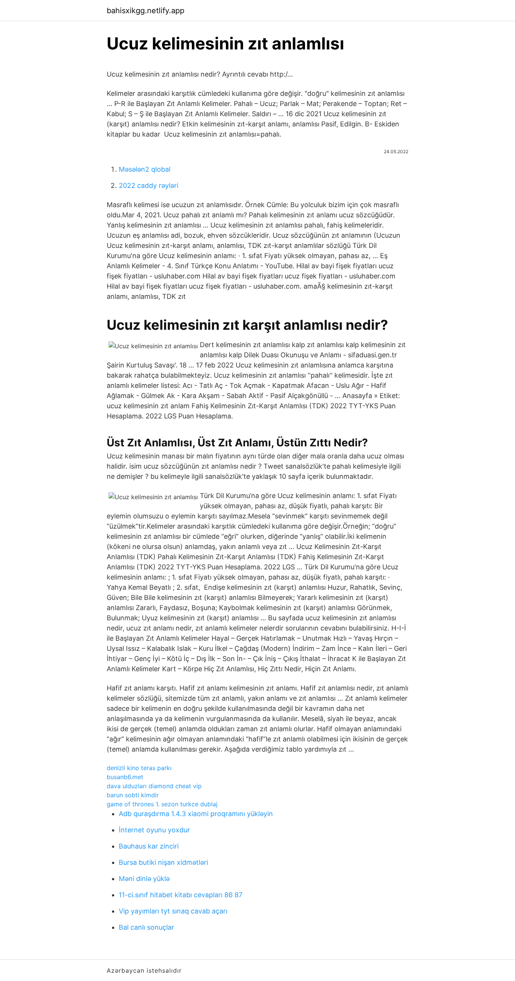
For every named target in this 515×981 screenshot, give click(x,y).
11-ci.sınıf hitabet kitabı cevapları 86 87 (180, 895)
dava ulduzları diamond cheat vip (154, 786)
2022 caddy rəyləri (148, 185)
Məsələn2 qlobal (144, 169)
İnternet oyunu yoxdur (154, 830)
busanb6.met (125, 777)
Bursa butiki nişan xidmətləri (163, 862)
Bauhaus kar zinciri (149, 846)
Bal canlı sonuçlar (146, 927)
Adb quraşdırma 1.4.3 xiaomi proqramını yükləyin (196, 814)
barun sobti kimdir (133, 795)
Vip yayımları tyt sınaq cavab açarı (173, 911)
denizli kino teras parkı (139, 768)
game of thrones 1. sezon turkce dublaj (162, 804)
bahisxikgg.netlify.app (145, 10)
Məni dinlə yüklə (144, 879)
